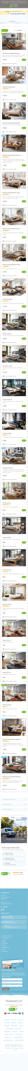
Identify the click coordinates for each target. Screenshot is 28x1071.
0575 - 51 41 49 (5, 902)
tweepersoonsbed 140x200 (18, 1037)
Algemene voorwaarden (10, 1046)
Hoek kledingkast (14, 1025)
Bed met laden (6, 1025)
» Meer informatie (14, 4)
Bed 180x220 (20, 1022)
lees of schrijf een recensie (10, 863)
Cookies (21, 1048)
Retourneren (5, 943)
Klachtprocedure (6, 947)
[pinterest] (4, 910)
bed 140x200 (13, 1019)
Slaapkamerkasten (7, 1031)
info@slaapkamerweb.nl (10, 858)
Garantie (4, 945)
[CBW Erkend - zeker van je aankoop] (6, 873)
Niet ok (16, 6)
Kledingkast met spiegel (9, 1034)
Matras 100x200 (18, 1028)
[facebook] (2, 910)
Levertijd (4, 940)
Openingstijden (5, 938)
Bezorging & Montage (7, 936)
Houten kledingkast (18, 1034)
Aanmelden (5, 989)
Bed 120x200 (7, 1019)
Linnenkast (21, 1031)
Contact (4, 949)
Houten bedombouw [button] (7, 809)
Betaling (4, 941)
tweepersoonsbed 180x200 (19, 1040)
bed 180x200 (13, 1022)
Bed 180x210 (15, 1031)
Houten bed (21, 1025)
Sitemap (15, 1050)
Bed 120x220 (20, 1019)
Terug (3, 26)
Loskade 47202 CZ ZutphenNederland (5, 897)
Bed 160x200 (7, 1022)
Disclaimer (8, 1048)
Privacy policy (15, 1048)
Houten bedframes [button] (7, 804)
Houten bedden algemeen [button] (8, 799)
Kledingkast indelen (9, 1028)
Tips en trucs (5, 951)
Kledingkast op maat (8, 1037)
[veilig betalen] (14, 1014)
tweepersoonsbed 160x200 (8, 1040)
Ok (11, 6)
